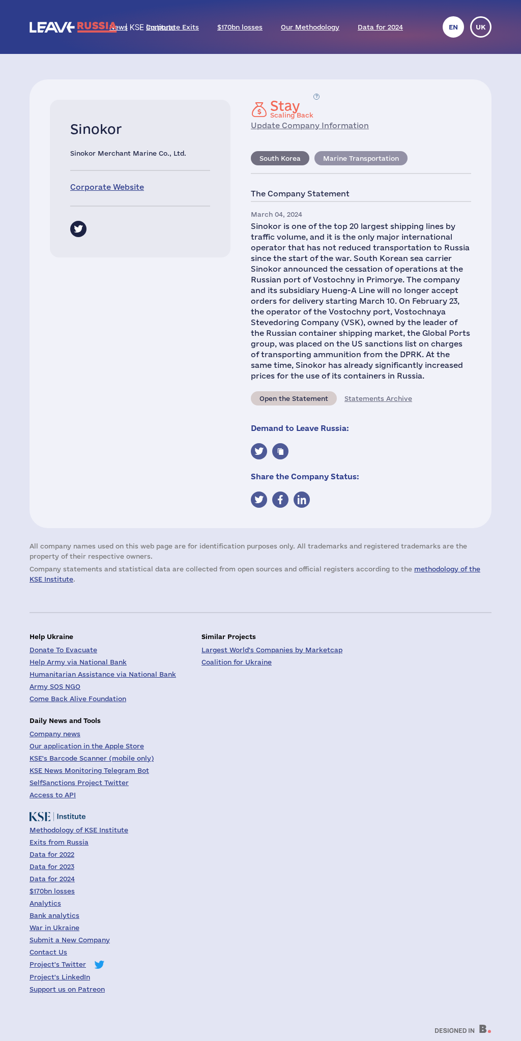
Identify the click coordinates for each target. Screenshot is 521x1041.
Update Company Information (310, 125)
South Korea (280, 158)
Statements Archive (378, 398)
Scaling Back (291, 109)
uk (481, 27)
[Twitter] (78, 229)
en (453, 27)
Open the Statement (293, 398)
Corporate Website (107, 187)
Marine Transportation (361, 158)
